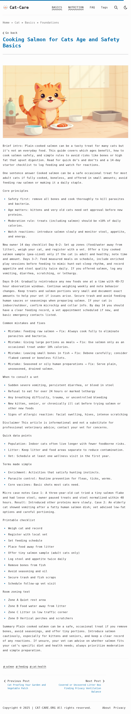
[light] (125, 7)
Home (6, 22)
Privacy (120, 707)
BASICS (57, 7)
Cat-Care (17, 7)
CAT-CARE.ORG (45, 707)
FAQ (92, 7)
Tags (104, 7)
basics (31, 22)
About (106, 707)
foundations (49, 22)
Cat (18, 22)
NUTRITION (76, 7)
